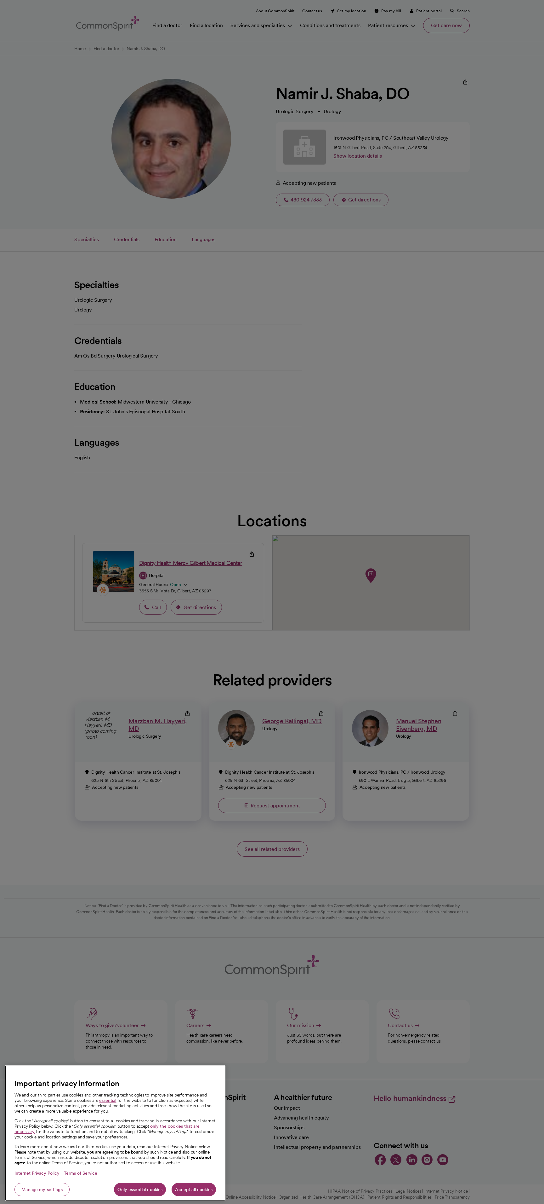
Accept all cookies (193, 1189)
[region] (115, 1133)
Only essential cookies (139, 1189)
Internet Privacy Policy (37, 1173)
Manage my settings (42, 1189)
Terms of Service (80, 1173)
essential (107, 1100)
